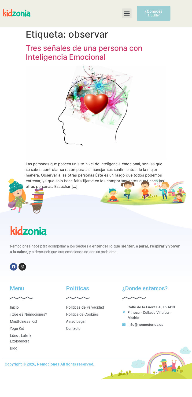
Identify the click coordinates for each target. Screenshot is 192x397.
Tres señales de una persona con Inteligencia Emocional (84, 52)
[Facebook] (13, 267)
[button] (127, 13)
